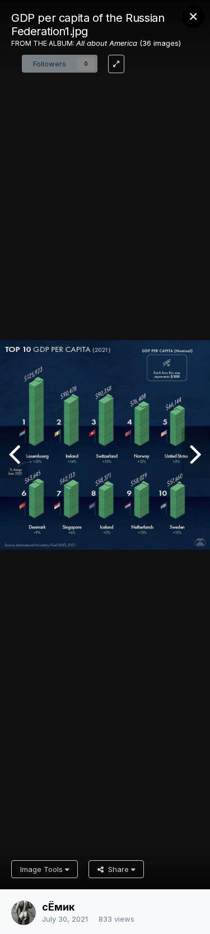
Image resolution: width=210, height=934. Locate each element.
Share (117, 869)
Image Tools (42, 869)
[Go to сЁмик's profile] (23, 912)
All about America (106, 43)
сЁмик (58, 907)
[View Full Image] (116, 64)
